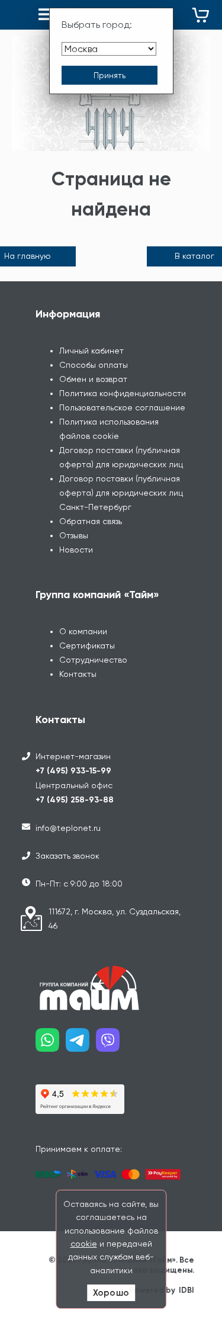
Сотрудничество (93, 659)
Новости (76, 549)
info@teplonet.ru (68, 828)
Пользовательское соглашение (122, 407)
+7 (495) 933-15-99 (73, 771)
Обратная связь (90, 521)
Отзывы (73, 535)
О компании (83, 631)
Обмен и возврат (93, 379)
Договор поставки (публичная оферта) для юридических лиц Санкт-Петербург (121, 493)
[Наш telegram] (81, 1044)
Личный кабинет (91, 350)
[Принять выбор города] (109, 75)
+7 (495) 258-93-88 (75, 800)
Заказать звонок (67, 855)
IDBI (186, 1290)
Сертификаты (87, 645)
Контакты (77, 674)
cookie (83, 1243)
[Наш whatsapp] (51, 1044)
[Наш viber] (111, 1044)
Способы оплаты (93, 365)
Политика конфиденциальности (122, 393)
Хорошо (111, 1292)
